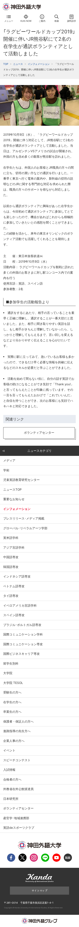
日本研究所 (10, 799)
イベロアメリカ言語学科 (20, 605)
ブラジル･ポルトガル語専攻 (22, 625)
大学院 (7, 673)
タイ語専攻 (10, 596)
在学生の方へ (12, 702)
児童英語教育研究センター (21, 480)
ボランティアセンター (18, 808)
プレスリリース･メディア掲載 (23, 518)
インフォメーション (39, 64)
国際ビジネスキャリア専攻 (21, 654)
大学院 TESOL (13, 683)
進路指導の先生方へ (17, 731)
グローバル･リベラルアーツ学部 (25, 528)
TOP (5, 64)
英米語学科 (10, 538)
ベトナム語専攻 (14, 586)
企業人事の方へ (14, 741)
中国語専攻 (10, 557)
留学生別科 (10, 663)
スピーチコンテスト (17, 760)
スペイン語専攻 (14, 615)
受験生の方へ (12, 692)
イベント (9, 750)
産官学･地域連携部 (16, 818)
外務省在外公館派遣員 (18, 789)
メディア (9, 460)
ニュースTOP (12, 489)
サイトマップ (39, 890)
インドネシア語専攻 (17, 576)
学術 (6, 470)
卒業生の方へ (12, 712)
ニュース (18, 64)
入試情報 (9, 770)
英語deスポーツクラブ (18, 828)
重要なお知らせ (14, 499)
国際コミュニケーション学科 (23, 634)
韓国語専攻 (10, 567)
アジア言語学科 (14, 547)
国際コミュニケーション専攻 (23, 644)
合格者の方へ (12, 779)
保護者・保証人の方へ (18, 721)
